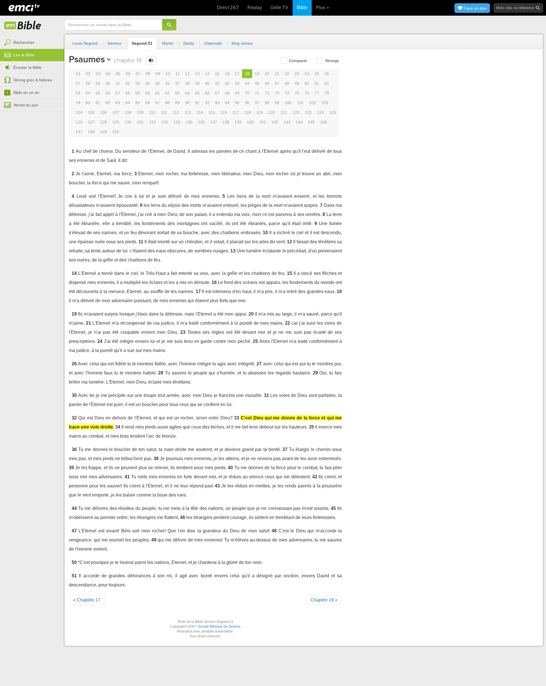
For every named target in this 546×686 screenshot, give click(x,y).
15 (217, 73)
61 (157, 93)
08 (148, 73)
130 (128, 122)
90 (187, 102)
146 (323, 122)
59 (137, 93)
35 (157, 83)
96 (247, 102)
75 (297, 93)
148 (91, 131)
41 (217, 83)
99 (277, 102)
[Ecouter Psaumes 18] (151, 60)
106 (103, 112)
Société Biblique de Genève (219, 627)
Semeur (114, 43)
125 (332, 112)
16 (227, 73)
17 (237, 73)
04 (108, 73)
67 (217, 93)
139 (238, 122)
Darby (188, 43)
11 (177, 73)
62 (167, 93)
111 (164, 112)
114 (200, 112)
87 (157, 102)
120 (271, 112)
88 (167, 102)
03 (98, 73)
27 (78, 83)
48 (287, 83)
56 (108, 93)
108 (128, 112)
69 (237, 93)
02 (88, 73)
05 (118, 73)
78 (326, 93)
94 (227, 102)
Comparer (297, 60)
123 (308, 112)
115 (211, 112)
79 (78, 102)
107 (115, 112)
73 (277, 93)
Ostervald (213, 43)
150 (115, 131)
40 (207, 83)
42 (227, 83)
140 (250, 122)
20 (267, 73)
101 (300, 102)
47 (277, 83)
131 (140, 122)
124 (320, 112)
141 (262, 122)
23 (297, 73)
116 (223, 112)
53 (78, 93)
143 (287, 122)
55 (98, 93)
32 (127, 83)
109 (140, 112)
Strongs (331, 60)
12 (187, 73)
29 (98, 83)
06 (128, 73)
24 (307, 73)
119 (259, 112)
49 (297, 83)
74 (287, 93)
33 (137, 83)
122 (296, 112)
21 (277, 73)
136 (201, 122)
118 (247, 112)
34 (147, 83)
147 (79, 131)
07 (138, 73)
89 (177, 102)
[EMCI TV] (24, 7)
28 (88, 83)
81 (98, 102)
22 (287, 73)
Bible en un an (26, 92)
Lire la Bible (23, 55)
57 (117, 93)
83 (117, 102)
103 (324, 102)
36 (167, 83)
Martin (167, 43)
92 (207, 102)
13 (197, 73)
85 (137, 102)
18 (247, 73)
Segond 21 (142, 43)
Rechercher (23, 42)
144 (299, 122)
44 (247, 83)
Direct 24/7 (228, 7)
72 (267, 93)
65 (197, 93)
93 (217, 102)
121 (283, 112)
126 (79, 122)
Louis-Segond (85, 43)
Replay (254, 7)
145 (311, 122)
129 (115, 122)
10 (168, 73)
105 (91, 112)
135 (189, 122)
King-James (242, 43)
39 (197, 83)
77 (317, 93)
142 (274, 122)
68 (227, 93)
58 (127, 93)
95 (237, 102)
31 (117, 83)
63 (177, 93)
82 (108, 102)
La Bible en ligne (23, 26)
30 (108, 83)
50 (307, 83)
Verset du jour (25, 105)
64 (187, 93)
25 (317, 73)
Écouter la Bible (27, 67)
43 (237, 83)
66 (207, 93)
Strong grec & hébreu (32, 80)
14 (207, 73)
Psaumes (87, 59)
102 (312, 102)
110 (152, 112)
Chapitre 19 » (324, 600)
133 (164, 122)
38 (187, 83)
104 (79, 112)
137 (213, 122)
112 (176, 112)
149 (103, 131)
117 (235, 112)
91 (197, 102)
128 (103, 122)
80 (88, 102)
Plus (321, 7)
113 (188, 112)
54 (88, 93)
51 (317, 83)
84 (127, 102)
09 (158, 73)
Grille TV (279, 7)
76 (307, 93)
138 (225, 122)
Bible (302, 7)
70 (247, 93)
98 (267, 102)
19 (257, 73)
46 (267, 83)
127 (91, 122)
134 (176, 122)
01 (78, 73)
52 (326, 83)
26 (326, 73)
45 (257, 83)
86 (147, 102)
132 (152, 122)
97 (257, 102)
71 (257, 93)
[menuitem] (32, 42)
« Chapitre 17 (86, 600)
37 (177, 83)
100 (288, 102)
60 (147, 93)
